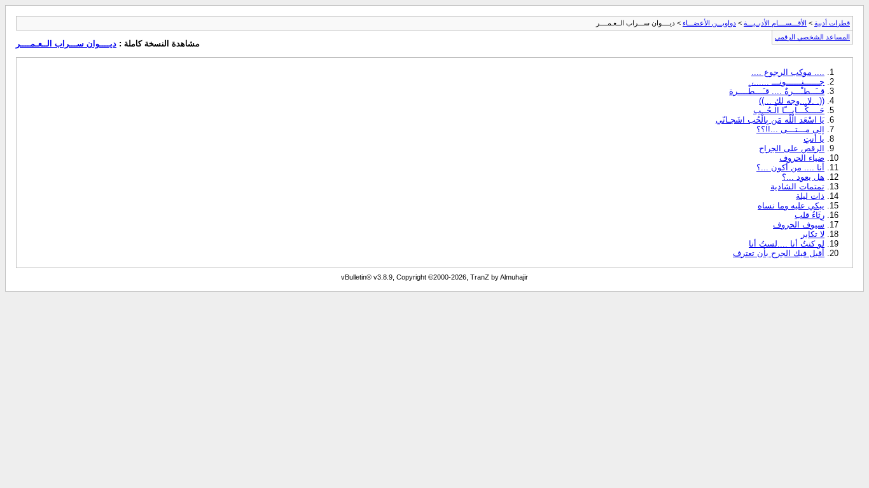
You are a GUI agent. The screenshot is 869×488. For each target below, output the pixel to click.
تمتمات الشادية (797, 186)
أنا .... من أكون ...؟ (790, 167)
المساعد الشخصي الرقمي (812, 37)
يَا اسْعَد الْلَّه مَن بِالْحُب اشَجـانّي (770, 120)
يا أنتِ (813, 139)
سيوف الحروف (798, 224)
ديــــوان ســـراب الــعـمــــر (66, 43)
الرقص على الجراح (791, 148)
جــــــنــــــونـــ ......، (787, 81)
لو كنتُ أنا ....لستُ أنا (786, 243)
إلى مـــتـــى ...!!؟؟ (790, 129)
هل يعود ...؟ (803, 177)
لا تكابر (812, 234)
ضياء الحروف (801, 158)
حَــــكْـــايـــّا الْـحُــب (788, 110)
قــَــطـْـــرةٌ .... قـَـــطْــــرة (776, 91)
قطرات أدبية (832, 23)
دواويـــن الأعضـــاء (709, 23)
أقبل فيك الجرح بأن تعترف (778, 253)
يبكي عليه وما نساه (791, 205)
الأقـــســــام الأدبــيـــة (775, 23)
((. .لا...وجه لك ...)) (791, 100)
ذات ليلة (810, 196)
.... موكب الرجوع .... (787, 72)
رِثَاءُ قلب (809, 215)
